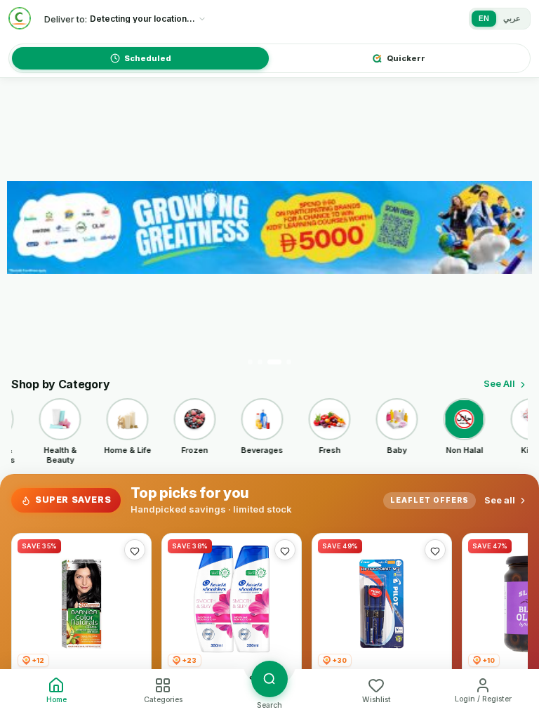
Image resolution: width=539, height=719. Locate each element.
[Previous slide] (26, 227)
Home (56, 699)
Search (269, 705)
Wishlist (376, 699)
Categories (163, 699)
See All (499, 383)
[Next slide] (513, 227)
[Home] (19, 18)
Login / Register (483, 699)
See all (499, 500)
